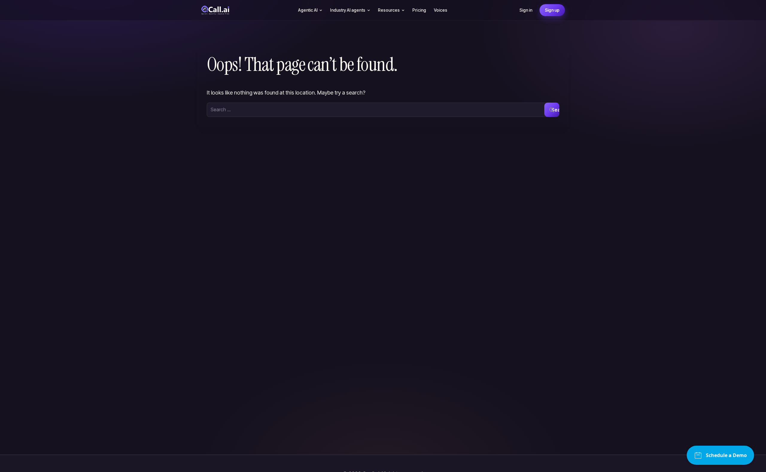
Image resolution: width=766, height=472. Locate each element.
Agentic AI (308, 10)
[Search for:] (383, 109)
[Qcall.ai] (215, 10)
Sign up (552, 10)
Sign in (525, 10)
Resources (389, 10)
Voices (440, 10)
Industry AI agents (347, 10)
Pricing (419, 10)
